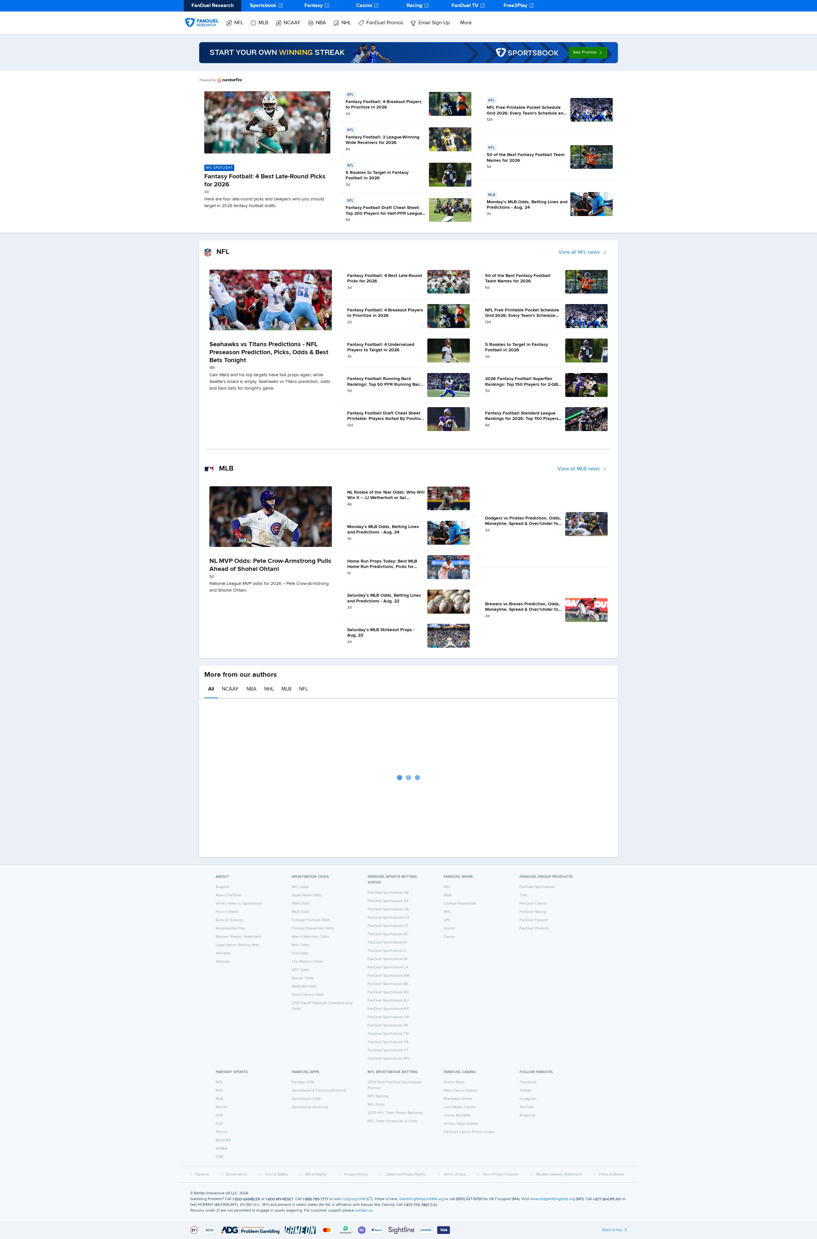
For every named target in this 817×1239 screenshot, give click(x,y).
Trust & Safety (276, 1174)
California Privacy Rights (405, 1174)
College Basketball (460, 904)
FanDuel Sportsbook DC (388, 934)
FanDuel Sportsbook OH (388, 1017)
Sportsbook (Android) (310, 1107)
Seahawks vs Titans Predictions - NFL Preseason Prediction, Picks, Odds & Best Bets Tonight (268, 352)
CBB (219, 1157)
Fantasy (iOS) (303, 1082)
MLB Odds (301, 912)
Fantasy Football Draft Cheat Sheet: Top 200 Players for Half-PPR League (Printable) (384, 213)
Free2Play (515, 5)
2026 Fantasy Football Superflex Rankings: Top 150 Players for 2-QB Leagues (521, 384)
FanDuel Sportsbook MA (388, 976)
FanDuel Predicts (534, 928)
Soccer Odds (303, 978)
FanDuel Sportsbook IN (388, 959)
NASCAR (223, 1140)
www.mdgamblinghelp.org (552, 1199)
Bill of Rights (316, 1174)
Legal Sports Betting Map (237, 945)
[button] (588, 52)
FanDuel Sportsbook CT (388, 926)
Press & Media (611, 1174)
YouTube (527, 1107)
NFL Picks (376, 1105)
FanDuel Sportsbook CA (388, 909)
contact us (364, 1211)
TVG (523, 895)
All (211, 689)
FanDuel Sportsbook (537, 887)
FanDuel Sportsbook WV (389, 1059)
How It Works (227, 912)
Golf (219, 1124)
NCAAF (292, 23)
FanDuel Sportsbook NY (388, 1009)
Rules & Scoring (229, 920)
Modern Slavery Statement (238, 937)
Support (222, 887)
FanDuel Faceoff (534, 920)
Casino (364, 5)
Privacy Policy (356, 1174)
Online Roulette (457, 1115)
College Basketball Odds (313, 928)
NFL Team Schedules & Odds (393, 1121)
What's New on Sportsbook (239, 904)
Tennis (221, 1132)
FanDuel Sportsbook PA (388, 1025)
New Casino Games (460, 1091)
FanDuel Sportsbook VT (388, 1050)
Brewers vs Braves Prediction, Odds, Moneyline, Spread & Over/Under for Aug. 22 (522, 609)
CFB (219, 1115)
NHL (346, 23)
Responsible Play (230, 928)
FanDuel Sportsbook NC (388, 992)
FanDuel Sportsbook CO (388, 918)
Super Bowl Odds (307, 895)
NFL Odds (300, 887)
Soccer (449, 928)
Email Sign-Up (434, 23)
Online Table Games (461, 1124)
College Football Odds (311, 920)
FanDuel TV (465, 5)
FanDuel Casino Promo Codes (469, 1132)
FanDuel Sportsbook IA (387, 942)
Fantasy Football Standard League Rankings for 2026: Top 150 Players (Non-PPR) (521, 419)
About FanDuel (229, 895)
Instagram (528, 1099)
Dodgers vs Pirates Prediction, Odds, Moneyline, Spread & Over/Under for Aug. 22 (523, 524)
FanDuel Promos (384, 23)
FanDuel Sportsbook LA (388, 967)
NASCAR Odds (304, 987)
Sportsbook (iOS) (306, 1099)
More (466, 23)
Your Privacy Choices (501, 1174)
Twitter (525, 1091)
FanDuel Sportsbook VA (388, 1042)
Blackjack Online (458, 1099)
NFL (238, 23)
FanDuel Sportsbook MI (388, 984)
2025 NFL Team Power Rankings (395, 1113)
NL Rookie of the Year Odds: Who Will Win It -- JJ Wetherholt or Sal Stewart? (386, 498)
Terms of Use (454, 1174)
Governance (236, 1174)
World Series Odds (308, 995)
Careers (202, 1174)
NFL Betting (378, 1096)
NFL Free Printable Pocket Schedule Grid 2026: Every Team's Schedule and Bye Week (526, 113)
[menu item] (202, 16)
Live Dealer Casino (460, 1107)
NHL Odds (301, 945)
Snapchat (528, 1115)
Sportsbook (263, 5)
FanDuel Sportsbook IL (387, 951)
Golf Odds (300, 953)
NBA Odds (301, 904)
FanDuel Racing (533, 912)
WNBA (221, 1149)
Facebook (528, 1082)
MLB (263, 23)
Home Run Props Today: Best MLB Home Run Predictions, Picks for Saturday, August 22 (382, 567)
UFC (447, 920)
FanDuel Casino (533, 904)
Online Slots (454, 1082)
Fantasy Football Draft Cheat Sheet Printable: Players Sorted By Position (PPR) (385, 419)
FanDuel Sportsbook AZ (388, 901)
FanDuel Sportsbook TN (388, 1034)
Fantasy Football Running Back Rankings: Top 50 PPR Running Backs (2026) (385, 384)
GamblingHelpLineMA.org (421, 1199)
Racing (414, 5)
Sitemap (223, 962)
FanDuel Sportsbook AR (388, 893)
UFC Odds (300, 970)
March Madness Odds (310, 937)
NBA (321, 23)
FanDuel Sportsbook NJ (388, 1001)
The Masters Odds (307, 962)
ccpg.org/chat (353, 1199)
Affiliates (223, 953)
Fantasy (313, 5)
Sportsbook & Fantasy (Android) (319, 1091)
